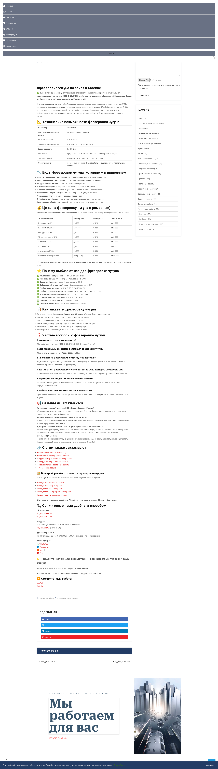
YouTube (41, 583)
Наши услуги (11, 34)
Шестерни (142, 214)
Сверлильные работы (147, 194)
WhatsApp (43, 544)
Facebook (48, 619)
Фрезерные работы (46, 598)
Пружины (142, 179)
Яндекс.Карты (43, 528)
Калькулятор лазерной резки (49, 489)
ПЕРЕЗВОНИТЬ (109, 53)
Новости (8, 11)
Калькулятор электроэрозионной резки (54, 492)
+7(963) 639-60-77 (44, 513)
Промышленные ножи (147, 173)
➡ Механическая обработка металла (53, 455)
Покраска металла (146, 168)
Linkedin (47, 631)
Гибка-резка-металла (147, 138)
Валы (140, 118)
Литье (140, 153)
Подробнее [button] (119, 765)
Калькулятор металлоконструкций (52, 495)
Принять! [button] (210, 765)
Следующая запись (121, 661)
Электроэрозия (144, 229)
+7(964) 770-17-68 (44, 516)
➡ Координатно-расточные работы (52, 461)
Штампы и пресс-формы (148, 224)
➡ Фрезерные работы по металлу (51, 452)
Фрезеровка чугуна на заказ (67, 598)
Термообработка (145, 199)
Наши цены (10, 40)
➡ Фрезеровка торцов (46, 468)
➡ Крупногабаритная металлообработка (54, 458)
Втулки (141, 128)
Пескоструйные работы (148, 163)
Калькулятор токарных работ (49, 485)
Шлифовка (142, 219)
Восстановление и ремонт (149, 123)
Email (42, 553)
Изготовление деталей (148, 143)
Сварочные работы (146, 189)
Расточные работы (146, 184)
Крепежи (142, 148)
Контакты (9, 17)
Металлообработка (146, 158)
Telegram (43, 547)
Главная (9, 6)
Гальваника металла (147, 133)
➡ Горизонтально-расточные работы (53, 465)
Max (41, 550)
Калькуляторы (11, 46)
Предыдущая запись (48, 661)
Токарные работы (146, 204)
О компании (10, 23)
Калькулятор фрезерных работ (50, 482)
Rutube (40, 586)
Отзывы (9, 29)
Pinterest (47, 637)
